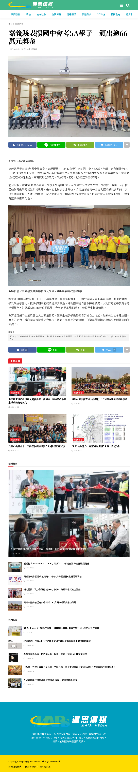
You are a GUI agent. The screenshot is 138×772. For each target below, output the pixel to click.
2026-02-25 (29, 684)
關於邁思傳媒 (15, 766)
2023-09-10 (29, 632)
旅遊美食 (86, 14)
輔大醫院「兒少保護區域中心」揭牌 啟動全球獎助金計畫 (52, 589)
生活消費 (56, 14)
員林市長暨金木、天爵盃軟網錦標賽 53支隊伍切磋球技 (36, 446)
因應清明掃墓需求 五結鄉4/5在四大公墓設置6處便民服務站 (53, 576)
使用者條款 (30, 766)
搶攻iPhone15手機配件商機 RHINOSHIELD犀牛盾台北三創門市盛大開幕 (61, 627)
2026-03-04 (29, 671)
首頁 (10, 23)
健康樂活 (71, 14)
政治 (28, 14)
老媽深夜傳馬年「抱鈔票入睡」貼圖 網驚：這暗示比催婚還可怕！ (56, 654)
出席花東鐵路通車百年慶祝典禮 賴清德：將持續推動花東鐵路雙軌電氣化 (37, 401)
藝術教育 (115, 14)
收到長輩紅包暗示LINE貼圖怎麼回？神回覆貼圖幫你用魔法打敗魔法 (57, 641)
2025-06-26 (14, 49)
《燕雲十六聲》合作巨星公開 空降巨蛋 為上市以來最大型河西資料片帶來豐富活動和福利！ (69, 667)
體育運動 (130, 14)
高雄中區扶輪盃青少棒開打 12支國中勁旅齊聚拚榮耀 (99, 399)
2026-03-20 (77, 403)
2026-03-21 (14, 407)
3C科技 (101, 14)
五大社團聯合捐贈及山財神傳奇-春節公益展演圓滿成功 (50, 680)
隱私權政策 (45, 766)
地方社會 (41, 14)
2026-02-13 (29, 645)
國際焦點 (15, 14)
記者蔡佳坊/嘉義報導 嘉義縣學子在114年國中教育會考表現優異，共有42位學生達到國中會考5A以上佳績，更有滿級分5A (68, 338)
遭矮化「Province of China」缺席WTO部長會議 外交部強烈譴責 (56, 563)
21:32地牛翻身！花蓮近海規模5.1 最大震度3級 (96, 446)
